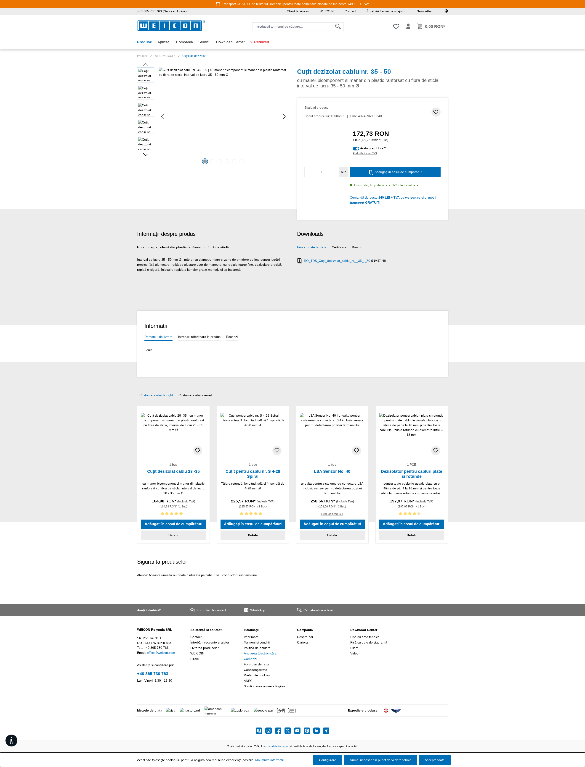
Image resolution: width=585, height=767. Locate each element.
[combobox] (292, 26)
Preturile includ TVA (365, 153)
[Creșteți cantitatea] (334, 172)
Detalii (173, 535)
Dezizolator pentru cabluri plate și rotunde (411, 474)
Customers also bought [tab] (156, 395)
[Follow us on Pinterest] (308, 731)
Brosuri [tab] (357, 247)
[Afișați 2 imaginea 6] (212, 161)
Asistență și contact (206, 630)
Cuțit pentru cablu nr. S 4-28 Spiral (253, 474)
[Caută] (338, 26)
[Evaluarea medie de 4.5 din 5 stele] (411, 514)
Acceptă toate (435, 760)
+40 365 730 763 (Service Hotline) (162, 11)
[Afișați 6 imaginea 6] (241, 161)
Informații (251, 630)
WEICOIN (327, 11)
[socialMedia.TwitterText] (289, 731)
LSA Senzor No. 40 (332, 471)
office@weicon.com (161, 652)
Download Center (363, 630)
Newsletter (424, 11)
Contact (350, 11)
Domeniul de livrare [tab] (158, 337)
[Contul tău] (408, 26)
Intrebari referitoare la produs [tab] (199, 337)
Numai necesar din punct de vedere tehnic (380, 760)
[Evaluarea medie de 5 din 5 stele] (173, 514)
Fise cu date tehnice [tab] (311, 247)
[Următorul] (284, 116)
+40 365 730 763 (152, 673)
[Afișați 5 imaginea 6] (234, 161)
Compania (305, 630)
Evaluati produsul (316, 107)
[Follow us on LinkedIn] (318, 731)
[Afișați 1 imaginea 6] (205, 161)
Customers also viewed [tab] (195, 395)
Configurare (327, 760)
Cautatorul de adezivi (318, 610)
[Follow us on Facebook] (280, 731)
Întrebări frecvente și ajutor (386, 11)
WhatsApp (257, 610)
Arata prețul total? (373, 148)
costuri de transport (277, 746)
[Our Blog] (260, 731)
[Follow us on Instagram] (270, 731)
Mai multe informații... (270, 760)
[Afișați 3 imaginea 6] (220, 161)
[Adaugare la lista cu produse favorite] (436, 112)
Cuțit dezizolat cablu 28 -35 (173, 471)
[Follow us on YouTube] (299, 731)
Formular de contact (211, 610)
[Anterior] (162, 116)
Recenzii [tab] (232, 337)
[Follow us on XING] (326, 731)
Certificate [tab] (339, 247)
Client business (298, 11)
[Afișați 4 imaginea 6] (227, 161)
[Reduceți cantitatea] (309, 172)
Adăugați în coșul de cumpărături (398, 172)
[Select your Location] (446, 11)
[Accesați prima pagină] (171, 25)
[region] (212, 117)
